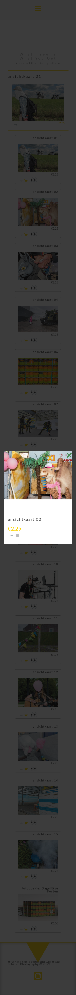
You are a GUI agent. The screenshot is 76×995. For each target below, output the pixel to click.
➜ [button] (12, 535)
